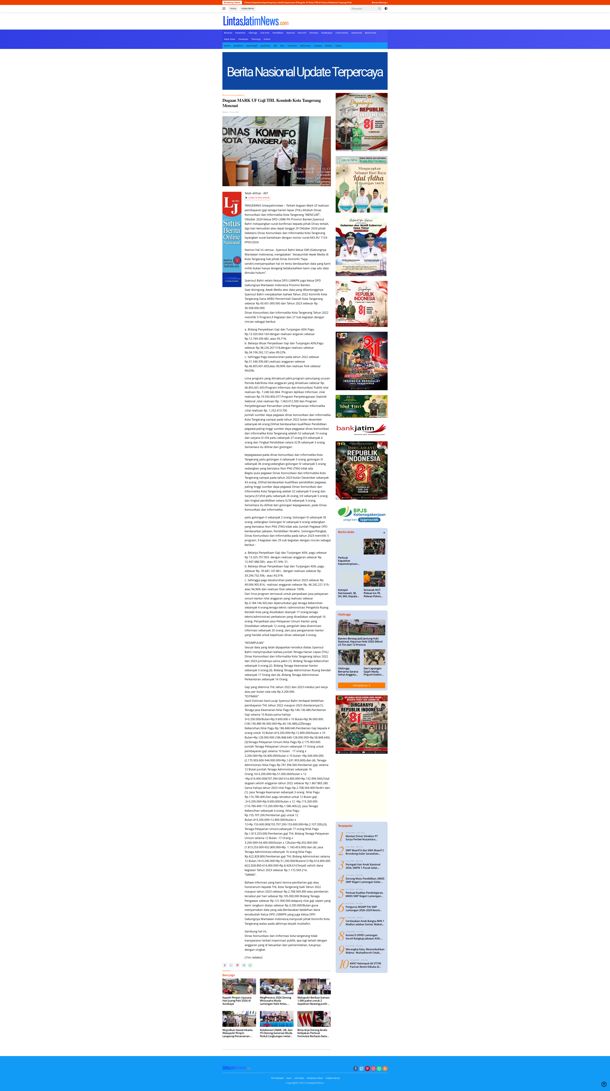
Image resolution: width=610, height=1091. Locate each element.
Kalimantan (305, 45)
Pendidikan (278, 32)
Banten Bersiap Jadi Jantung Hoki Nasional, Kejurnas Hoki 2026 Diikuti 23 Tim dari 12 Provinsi (330, 2)
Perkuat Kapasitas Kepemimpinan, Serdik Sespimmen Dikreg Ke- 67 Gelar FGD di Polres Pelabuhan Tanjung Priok (348, 560)
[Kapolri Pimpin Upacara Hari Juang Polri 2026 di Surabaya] (239, 986)
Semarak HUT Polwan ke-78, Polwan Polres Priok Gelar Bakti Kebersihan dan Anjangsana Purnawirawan (374, 593)
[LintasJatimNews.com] (255, 20)
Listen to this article (258, 197)
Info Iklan (299, 1078)
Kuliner (267, 39)
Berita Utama (228, 95)
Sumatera (292, 45)
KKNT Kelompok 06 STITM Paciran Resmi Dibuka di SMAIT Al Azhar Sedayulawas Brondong (367, 965)
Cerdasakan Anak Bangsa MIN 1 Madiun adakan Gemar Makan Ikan (365, 922)
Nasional (290, 32)
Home (233, 8)
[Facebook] (355, 1068)
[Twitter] (361, 1068)
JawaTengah (252, 45)
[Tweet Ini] (231, 965)
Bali (275, 45)
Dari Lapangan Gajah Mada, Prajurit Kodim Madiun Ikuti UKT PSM (374, 671)
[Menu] (224, 8)
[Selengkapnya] (384, 532)
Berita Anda (370, 32)
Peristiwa (313, 32)
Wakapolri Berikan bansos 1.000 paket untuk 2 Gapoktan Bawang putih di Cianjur (313, 1000)
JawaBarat (238, 45)
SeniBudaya (326, 32)
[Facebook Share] (224, 965)
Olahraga (253, 32)
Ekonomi (302, 32)
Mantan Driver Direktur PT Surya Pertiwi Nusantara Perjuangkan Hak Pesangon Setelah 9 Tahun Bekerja (362, 838)
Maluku (328, 45)
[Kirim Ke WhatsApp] (250, 965)
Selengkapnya (360, 685)
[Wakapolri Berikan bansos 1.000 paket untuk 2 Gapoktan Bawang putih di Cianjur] (314, 986)
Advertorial (356, 32)
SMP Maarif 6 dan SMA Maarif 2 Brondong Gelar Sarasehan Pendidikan (365, 852)
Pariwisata (243, 39)
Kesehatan (240, 32)
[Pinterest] (367, 1068)
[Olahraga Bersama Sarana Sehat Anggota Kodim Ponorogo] (349, 657)
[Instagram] (373, 1068)
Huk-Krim (264, 32)
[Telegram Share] (243, 965)
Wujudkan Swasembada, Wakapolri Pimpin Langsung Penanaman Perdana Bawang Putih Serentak (237, 1033)
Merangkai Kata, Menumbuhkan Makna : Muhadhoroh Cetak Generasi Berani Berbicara (365, 951)
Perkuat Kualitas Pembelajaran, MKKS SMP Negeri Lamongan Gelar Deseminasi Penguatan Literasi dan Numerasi (364, 894)
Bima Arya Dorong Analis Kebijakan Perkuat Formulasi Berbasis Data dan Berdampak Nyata (312, 1033)
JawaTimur (266, 45)
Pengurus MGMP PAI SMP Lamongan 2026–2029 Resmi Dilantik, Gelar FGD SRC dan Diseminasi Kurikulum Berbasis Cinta (364, 908)
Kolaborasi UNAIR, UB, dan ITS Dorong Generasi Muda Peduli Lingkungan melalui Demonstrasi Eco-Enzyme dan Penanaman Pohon (276, 1033)
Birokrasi (228, 32)
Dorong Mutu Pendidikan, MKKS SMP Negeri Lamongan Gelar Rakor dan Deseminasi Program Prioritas (365, 880)
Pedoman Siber (315, 1078)
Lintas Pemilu (342, 32)
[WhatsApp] (379, 1068)
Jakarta (227, 45)
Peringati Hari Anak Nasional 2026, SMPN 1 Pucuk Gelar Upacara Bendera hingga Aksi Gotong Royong (363, 866)
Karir (289, 1078)
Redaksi (225, 112)
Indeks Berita (247, 8)
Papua (339, 45)
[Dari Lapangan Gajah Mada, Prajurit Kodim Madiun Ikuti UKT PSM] (374, 657)
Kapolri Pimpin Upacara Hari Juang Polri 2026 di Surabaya (236, 1000)
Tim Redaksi (277, 1078)
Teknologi (256, 39)
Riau (282, 45)
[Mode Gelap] (386, 8)
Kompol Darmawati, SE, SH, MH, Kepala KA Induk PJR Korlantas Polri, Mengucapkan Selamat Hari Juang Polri (347, 593)
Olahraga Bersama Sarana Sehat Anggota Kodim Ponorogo (348, 671)
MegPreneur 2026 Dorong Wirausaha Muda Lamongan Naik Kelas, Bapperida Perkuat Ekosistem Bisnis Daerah (275, 1000)
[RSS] (385, 1068)
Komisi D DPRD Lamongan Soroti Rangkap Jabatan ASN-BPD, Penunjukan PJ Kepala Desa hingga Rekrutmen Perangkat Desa (365, 937)
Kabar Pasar (229, 39)
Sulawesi (318, 45)
